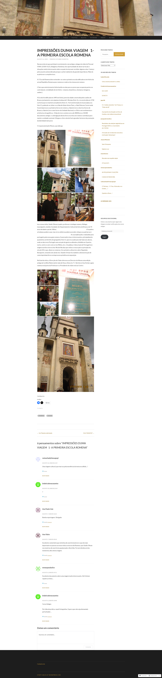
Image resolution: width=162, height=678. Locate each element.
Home (41, 37)
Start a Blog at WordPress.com (49, 675)
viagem (50, 415)
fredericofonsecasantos (59, 59)
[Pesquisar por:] (113, 54)
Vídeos (103, 37)
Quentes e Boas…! (107, 193)
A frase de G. (105, 163)
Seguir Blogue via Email (109, 218)
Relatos (83, 37)
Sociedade (93, 37)
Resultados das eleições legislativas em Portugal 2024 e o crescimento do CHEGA (113, 126)
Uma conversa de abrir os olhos (111, 81)
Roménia (41, 415)
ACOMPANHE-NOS (106, 201)
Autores (112, 37)
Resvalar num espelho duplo (110, 158)
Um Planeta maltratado (44, 433)
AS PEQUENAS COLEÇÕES (110, 172)
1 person (50, 522)
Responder (45, 475)
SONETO (104, 95)
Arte (47, 37)
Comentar (88, 647)
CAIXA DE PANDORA (108, 177)
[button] (51, 149)
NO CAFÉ (105, 91)
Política (74, 37)
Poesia (66, 37)
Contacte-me (41, 664)
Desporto (56, 37)
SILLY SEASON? (88, 433)
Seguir (104, 237)
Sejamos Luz (105, 149)
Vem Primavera (106, 144)
